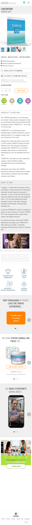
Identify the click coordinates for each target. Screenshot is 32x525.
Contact (13, 519)
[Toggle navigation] (28, 2)
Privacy (8, 519)
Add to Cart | (16, 367)
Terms (3, 519)
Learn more (16, 466)
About (18, 519)
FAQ (22, 519)
